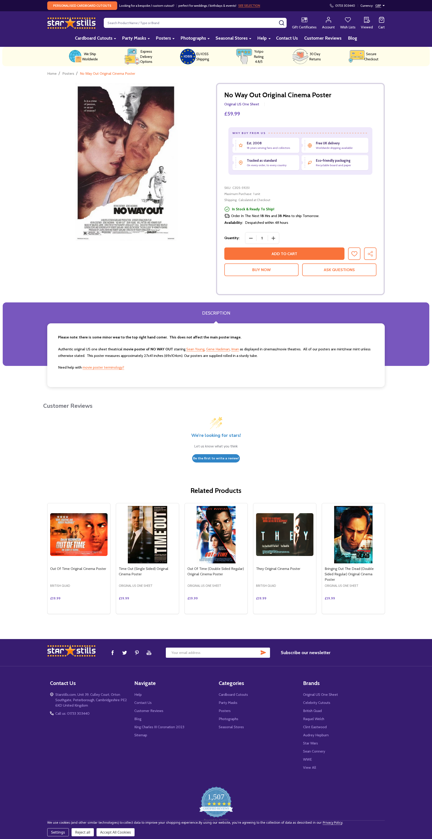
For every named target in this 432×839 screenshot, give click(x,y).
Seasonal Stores (232, 38)
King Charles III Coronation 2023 (159, 727)
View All (309, 767)
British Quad (312, 711)
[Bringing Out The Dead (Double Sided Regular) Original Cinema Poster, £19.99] (353, 534)
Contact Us (287, 38)
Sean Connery (314, 751)
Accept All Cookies (115, 832)
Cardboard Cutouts (93, 38)
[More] (115, 38)
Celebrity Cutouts (316, 703)
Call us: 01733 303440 (72, 713)
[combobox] (195, 23)
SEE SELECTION (249, 6)
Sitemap (140, 735)
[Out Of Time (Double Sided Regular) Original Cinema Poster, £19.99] (216, 534)
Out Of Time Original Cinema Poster (78, 569)
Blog (352, 38)
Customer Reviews (323, 38)
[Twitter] (125, 653)
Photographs (193, 38)
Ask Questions (339, 269)
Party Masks (134, 38)
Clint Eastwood (315, 727)
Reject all (82, 832)
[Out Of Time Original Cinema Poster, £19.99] (79, 534)
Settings (58, 832)
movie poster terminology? (103, 367)
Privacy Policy (332, 822)
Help (262, 38)
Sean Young (195, 349)
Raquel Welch (313, 719)
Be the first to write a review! (216, 458)
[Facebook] (112, 653)
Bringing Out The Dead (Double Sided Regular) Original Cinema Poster (349, 574)
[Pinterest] (137, 653)
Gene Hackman (218, 349)
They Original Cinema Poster (278, 569)
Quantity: (232, 238)
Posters (163, 38)
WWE (307, 759)
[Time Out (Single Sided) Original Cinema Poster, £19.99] (147, 534)
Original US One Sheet (320, 694)
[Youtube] (149, 653)
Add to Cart (284, 253)
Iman (235, 349)
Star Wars (310, 743)
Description (216, 313)
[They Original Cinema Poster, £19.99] (284, 534)
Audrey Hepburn (316, 735)
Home (52, 73)
